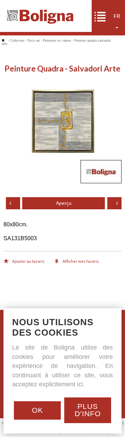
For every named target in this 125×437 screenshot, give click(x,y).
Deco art (33, 40)
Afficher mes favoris (80, 261)
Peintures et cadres (57, 40)
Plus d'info (88, 410)
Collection (17, 40)
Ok (37, 410)
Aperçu (64, 203)
